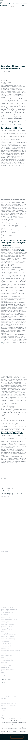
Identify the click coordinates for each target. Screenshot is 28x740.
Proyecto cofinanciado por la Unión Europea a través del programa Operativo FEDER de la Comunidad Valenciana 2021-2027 (5, 732)
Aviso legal (23, 722)
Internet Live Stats (9, 217)
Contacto (4, 682)
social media (21, 250)
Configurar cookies (14, 724)
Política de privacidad (7, 722)
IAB (5, 151)
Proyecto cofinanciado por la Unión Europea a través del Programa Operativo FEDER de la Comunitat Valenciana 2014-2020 (14, 733)
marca (2, 342)
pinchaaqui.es (5, 490)
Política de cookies (16, 722)
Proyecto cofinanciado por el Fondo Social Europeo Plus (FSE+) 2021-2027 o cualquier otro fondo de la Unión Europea (23, 732)
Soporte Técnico (6, 679)
